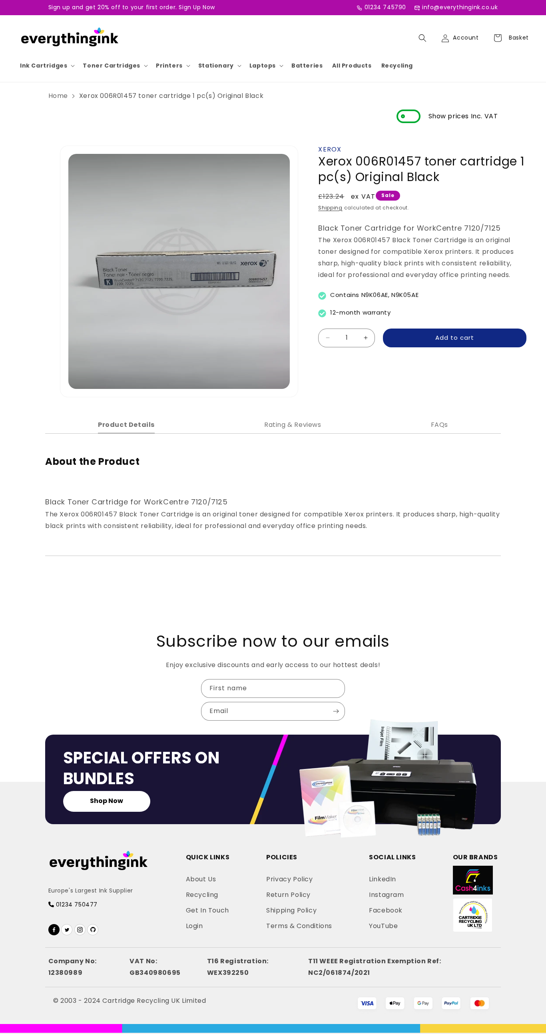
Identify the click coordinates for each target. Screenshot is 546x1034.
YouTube (383, 925)
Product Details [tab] (126, 424)
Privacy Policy (289, 879)
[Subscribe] (336, 711)
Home (58, 95)
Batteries (307, 66)
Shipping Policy (291, 910)
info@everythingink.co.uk (460, 7)
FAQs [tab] (439, 424)
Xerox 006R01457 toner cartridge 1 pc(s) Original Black (171, 95)
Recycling (397, 66)
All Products (351, 66)
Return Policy (288, 894)
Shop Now (106, 800)
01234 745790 (385, 7)
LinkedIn (382, 879)
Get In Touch (207, 910)
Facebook (386, 910)
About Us (201, 879)
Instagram (386, 894)
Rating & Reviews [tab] (292, 424)
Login (194, 925)
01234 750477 (76, 904)
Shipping (330, 207)
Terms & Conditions (299, 925)
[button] (46, 65)
